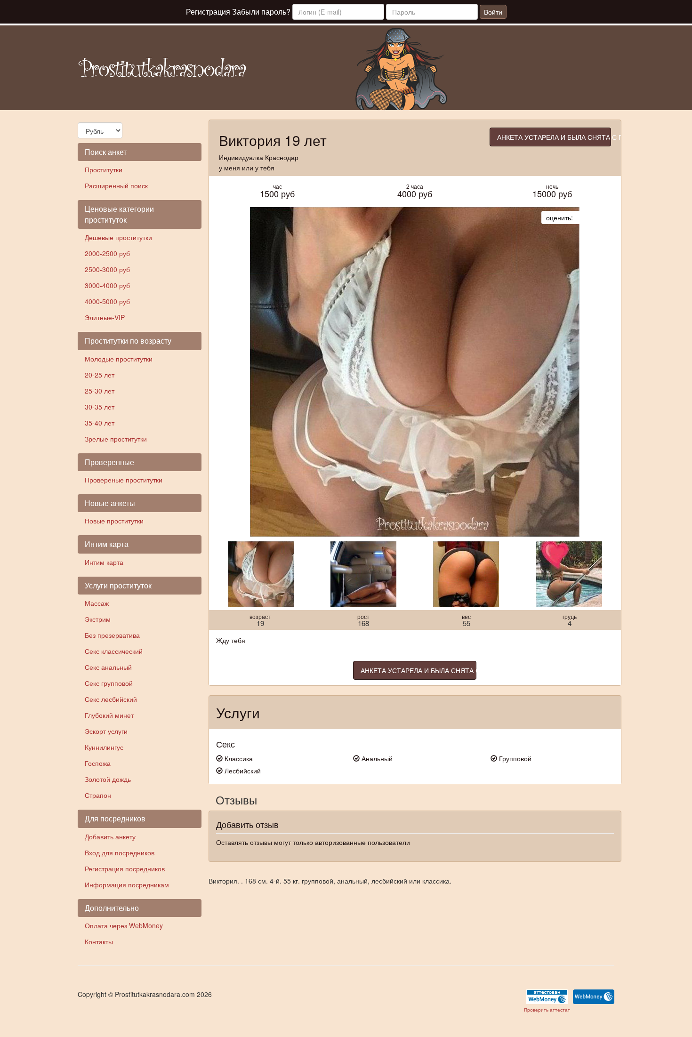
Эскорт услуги (106, 731)
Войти (493, 11)
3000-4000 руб (107, 285)
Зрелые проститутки (116, 438)
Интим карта (104, 562)
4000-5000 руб (107, 301)
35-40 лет (99, 422)
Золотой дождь (108, 779)
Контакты (99, 941)
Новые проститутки (114, 520)
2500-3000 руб (107, 269)
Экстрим (98, 619)
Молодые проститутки (119, 358)
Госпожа (98, 763)
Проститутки (103, 169)
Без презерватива (112, 635)
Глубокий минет (109, 715)
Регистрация (208, 11)
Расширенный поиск (116, 185)
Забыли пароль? (261, 11)
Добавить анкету (110, 836)
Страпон (98, 795)
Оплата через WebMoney (124, 925)
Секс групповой (109, 683)
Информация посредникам (127, 884)
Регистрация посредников (125, 868)
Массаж (97, 603)
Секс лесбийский (111, 699)
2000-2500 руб (107, 253)
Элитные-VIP (105, 317)
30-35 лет (99, 406)
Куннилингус (104, 747)
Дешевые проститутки (118, 237)
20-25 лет (99, 374)
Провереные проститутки (123, 479)
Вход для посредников (119, 852)
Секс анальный (108, 667)
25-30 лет (99, 390)
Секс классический (114, 651)
